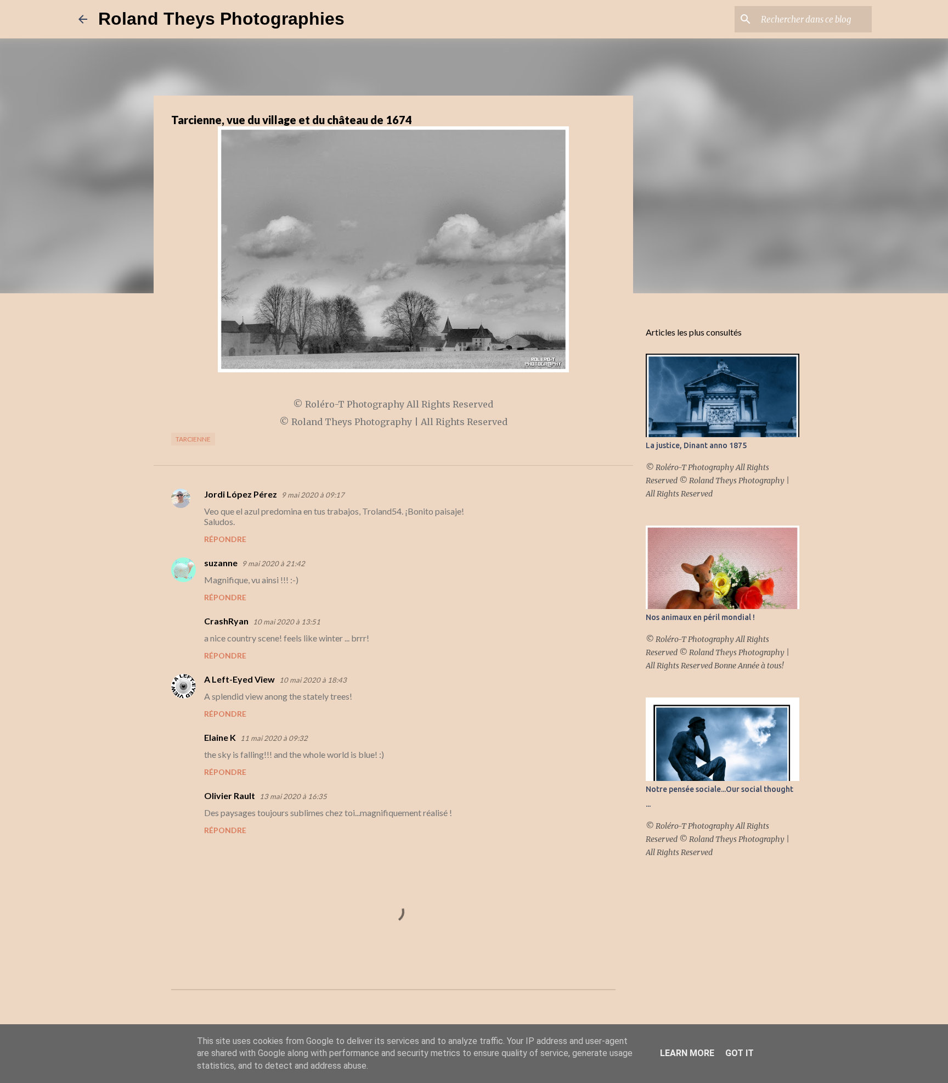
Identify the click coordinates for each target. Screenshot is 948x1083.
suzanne (221, 562)
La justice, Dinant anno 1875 (696, 445)
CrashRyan (226, 621)
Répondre (225, 539)
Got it (739, 1053)
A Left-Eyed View (239, 679)
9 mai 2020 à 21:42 (273, 563)
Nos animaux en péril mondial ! (700, 617)
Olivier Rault (229, 795)
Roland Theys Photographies (221, 19)
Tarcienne (193, 439)
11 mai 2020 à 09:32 (274, 738)
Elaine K (220, 737)
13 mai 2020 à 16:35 (293, 796)
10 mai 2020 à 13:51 (286, 621)
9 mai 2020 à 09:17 (313, 494)
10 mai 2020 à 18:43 (313, 680)
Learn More (687, 1053)
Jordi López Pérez (240, 494)
